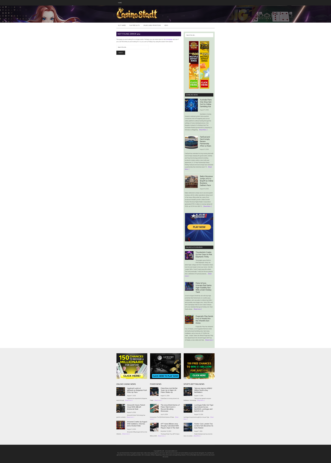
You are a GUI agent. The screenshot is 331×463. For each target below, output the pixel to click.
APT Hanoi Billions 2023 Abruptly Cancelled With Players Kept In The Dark (170, 426)
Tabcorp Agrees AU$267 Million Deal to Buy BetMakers (203, 390)
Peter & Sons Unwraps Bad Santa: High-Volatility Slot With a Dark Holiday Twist (204, 287)
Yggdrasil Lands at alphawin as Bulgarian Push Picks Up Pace (137, 390)
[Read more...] (129, 400)
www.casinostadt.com (171, 451)
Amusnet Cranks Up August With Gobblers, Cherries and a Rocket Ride (137, 424)
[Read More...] (203, 130)
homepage (169, 39)
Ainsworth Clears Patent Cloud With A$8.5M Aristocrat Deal (136, 407)
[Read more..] (198, 309)
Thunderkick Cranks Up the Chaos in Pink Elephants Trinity (204, 254)
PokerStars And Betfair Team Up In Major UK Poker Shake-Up (169, 390)
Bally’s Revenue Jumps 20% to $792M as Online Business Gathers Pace (206, 180)
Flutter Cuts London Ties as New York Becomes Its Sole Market (203, 426)
